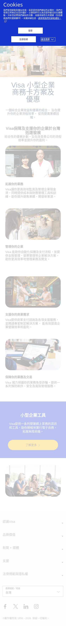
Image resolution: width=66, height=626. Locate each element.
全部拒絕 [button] (23, 39)
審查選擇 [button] (45, 39)
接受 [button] (30, 30)
